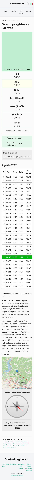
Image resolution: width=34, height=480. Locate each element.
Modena (13, 448)
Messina (5, 446)
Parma (5, 448)
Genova (26, 442)
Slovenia (28, 11)
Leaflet (16, 388)
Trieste (15, 446)
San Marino (21, 12)
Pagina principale (6, 20)
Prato (9, 448)
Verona (27, 444)
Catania (18, 444)
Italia (5, 11)
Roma (5, 442)
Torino (17, 442)
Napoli (13, 442)
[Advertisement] (17, 50)
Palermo (21, 442)
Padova (10, 446)
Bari (14, 444)
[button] (17, 371)
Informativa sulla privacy (20, 466)
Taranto (20, 446)
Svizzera (13, 11)
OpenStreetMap (22, 388)
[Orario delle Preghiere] (17, 4)
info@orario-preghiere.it (17, 475)
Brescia (25, 446)
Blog (7, 464)
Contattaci (13, 464)
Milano (9, 442)
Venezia (22, 444)
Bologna (5, 444)
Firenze (10, 444)
